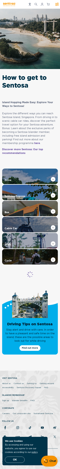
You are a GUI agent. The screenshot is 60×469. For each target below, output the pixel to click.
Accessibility (8, 387)
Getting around (47, 383)
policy (35, 452)
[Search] (36, 4)
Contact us (19, 383)
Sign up (5, 400)
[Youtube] (42, 428)
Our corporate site (22, 413)
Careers (6, 413)
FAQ (46, 387)
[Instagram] (17, 428)
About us (6, 383)
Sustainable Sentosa (43, 413)
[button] (30, 4)
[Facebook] (5, 428)
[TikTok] (30, 428)
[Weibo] (54, 428)
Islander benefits (20, 400)
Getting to (32, 383)
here (37, 143)
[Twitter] (54, 437)
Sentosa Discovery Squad (29, 387)
